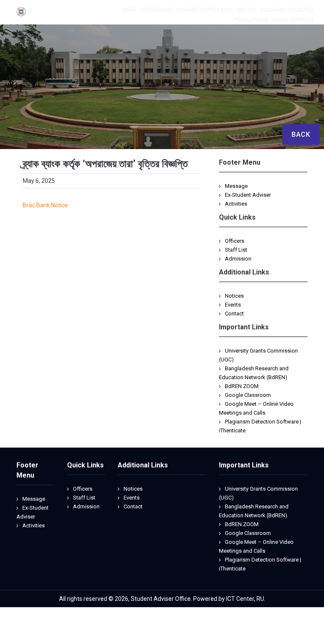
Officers (234, 241)
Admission (238, 258)
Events (233, 304)
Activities (236, 204)
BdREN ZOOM (242, 386)
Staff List (236, 250)
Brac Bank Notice (45, 205)
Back (301, 134)
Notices (234, 296)
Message (236, 186)
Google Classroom (248, 395)
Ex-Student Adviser (248, 195)
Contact (234, 313)
